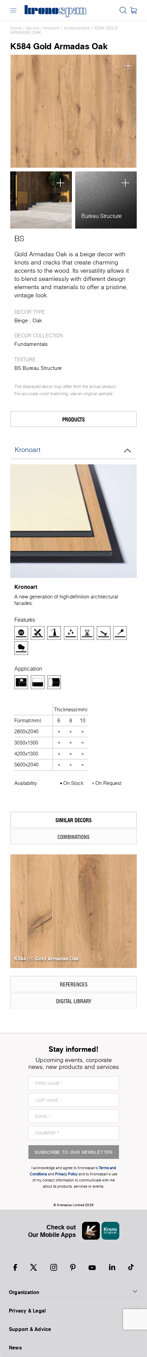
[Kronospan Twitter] (33, 1267)
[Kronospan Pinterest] (73, 1267)
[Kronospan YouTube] (92, 1267)
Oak (37, 320)
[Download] (128, 156)
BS (19, 238)
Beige (21, 320)
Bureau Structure (101, 216)
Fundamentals (77, 28)
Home (15, 28)
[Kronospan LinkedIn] (112, 1267)
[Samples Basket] (133, 10)
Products (73, 419)
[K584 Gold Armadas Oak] (73, 111)
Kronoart (51, 28)
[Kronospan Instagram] (53, 1267)
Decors (32, 28)
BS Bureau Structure (38, 368)
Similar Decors (73, 820)
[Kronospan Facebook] (15, 1267)
